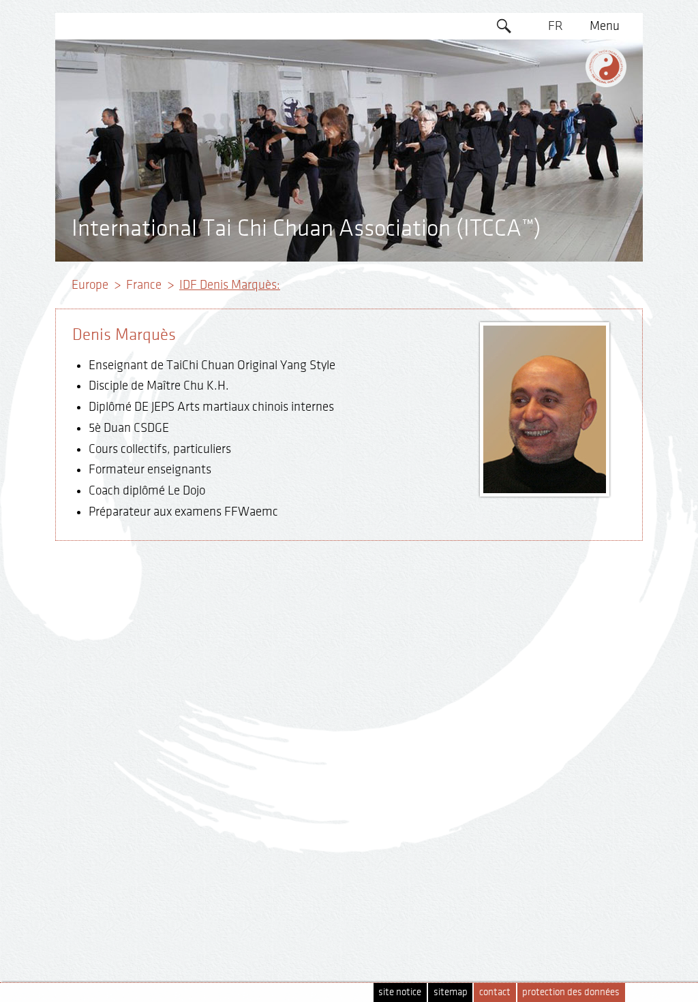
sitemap (451, 992)
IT (556, 156)
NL (556, 183)
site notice (399, 992)
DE (556, 78)
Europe (90, 285)
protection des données (571, 992)
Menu (605, 26)
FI (556, 131)
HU (555, 209)
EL (555, 104)
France (144, 285)
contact (495, 992)
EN (555, 52)
